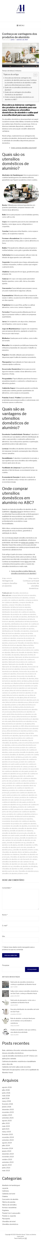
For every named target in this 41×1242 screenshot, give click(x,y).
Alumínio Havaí (16, 512)
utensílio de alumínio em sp (16, 843)
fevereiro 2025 (7, 1134)
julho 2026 (6, 1090)
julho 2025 (6, 1123)
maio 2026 (6, 1096)
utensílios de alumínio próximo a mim (15, 873)
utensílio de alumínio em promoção (14, 833)
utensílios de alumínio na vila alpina (25, 866)
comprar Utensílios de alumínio (19, 605)
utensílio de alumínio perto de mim (14, 847)
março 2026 (6, 1101)
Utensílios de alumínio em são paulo (14, 864)
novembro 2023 (8, 1157)
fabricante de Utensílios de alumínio (14, 667)
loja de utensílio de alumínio (18, 740)
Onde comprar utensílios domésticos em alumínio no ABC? (19, 98)
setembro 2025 (8, 1118)
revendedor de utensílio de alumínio (14, 826)
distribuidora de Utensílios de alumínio (15, 631)
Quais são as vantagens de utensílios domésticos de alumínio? (18, 93)
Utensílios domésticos (20, 593)
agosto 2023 (7, 1165)
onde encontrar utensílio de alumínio (21, 752)
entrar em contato (27, 543)
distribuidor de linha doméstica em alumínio (17, 610)
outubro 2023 (7, 1159)
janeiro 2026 (6, 1107)
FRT (26, 1238)
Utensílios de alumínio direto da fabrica (15, 852)
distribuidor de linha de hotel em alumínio (16, 607)
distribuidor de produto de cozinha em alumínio (18, 612)
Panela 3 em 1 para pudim (11, 1213)
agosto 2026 (7, 1087)
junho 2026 (6, 1093)
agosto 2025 (7, 1121)
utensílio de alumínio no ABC (28, 845)
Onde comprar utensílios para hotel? (24, 148)
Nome (5, 915)
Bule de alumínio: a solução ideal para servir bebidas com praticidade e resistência (23, 1020)
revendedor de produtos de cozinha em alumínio (19, 824)
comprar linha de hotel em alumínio (23, 595)
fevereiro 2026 (7, 1104)
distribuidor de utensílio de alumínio (14, 617)
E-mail (5, 926)
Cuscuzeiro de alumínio (10, 1199)
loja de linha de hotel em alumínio (13, 733)
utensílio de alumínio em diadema (21, 831)
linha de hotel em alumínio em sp (18, 695)
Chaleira (5, 1196)
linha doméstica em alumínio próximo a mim (22, 731)
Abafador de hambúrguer (11, 1185)
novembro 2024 (8, 1137)
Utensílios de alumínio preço (28, 871)
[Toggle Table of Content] (34, 75)
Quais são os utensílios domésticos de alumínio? (18, 89)
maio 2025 (6, 1126)
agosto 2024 (7, 1143)
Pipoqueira (6, 1219)
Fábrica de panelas (8, 1202)
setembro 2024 (8, 1140)
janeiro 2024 (6, 1151)
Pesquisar (5, 965)
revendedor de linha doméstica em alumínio (17, 819)
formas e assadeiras (9, 1208)
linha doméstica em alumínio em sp (24, 721)
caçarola (5, 1188)
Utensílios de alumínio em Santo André (23, 857)
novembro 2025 (8, 1112)
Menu (21, 25)
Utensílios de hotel (8, 1221)
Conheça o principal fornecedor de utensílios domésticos (31, 583)
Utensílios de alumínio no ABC (12, 869)
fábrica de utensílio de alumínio (22, 652)
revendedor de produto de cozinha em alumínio (18, 821)
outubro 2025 (7, 1115)
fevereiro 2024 (7, 1148)
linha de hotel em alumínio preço (17, 702)
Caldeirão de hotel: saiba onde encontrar (16, 1067)
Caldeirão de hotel (8, 1194)
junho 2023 (6, 1168)
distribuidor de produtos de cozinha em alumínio (19, 614)
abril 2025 (5, 1129)
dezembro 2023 (8, 1154)
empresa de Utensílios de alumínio (21, 643)
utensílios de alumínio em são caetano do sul (18, 862)
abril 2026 (5, 1098)
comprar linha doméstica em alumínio (15, 598)
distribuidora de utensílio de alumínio (21, 629)
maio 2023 (6, 1171)
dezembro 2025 (8, 1109)
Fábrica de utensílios (9, 1205)
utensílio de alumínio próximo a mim (25, 850)
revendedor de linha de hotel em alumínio (20, 816)
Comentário (6, 888)
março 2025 (6, 1132)
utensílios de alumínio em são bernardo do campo (19, 859)
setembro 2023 (7, 1162)
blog (26, 562)
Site (3, 936)
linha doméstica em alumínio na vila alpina (16, 724)
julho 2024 (6, 1145)
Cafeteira (5, 1191)
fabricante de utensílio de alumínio (21, 664)
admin (12, 39)
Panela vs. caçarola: (9, 1216)
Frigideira (5, 1210)
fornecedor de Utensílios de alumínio (21, 679)
